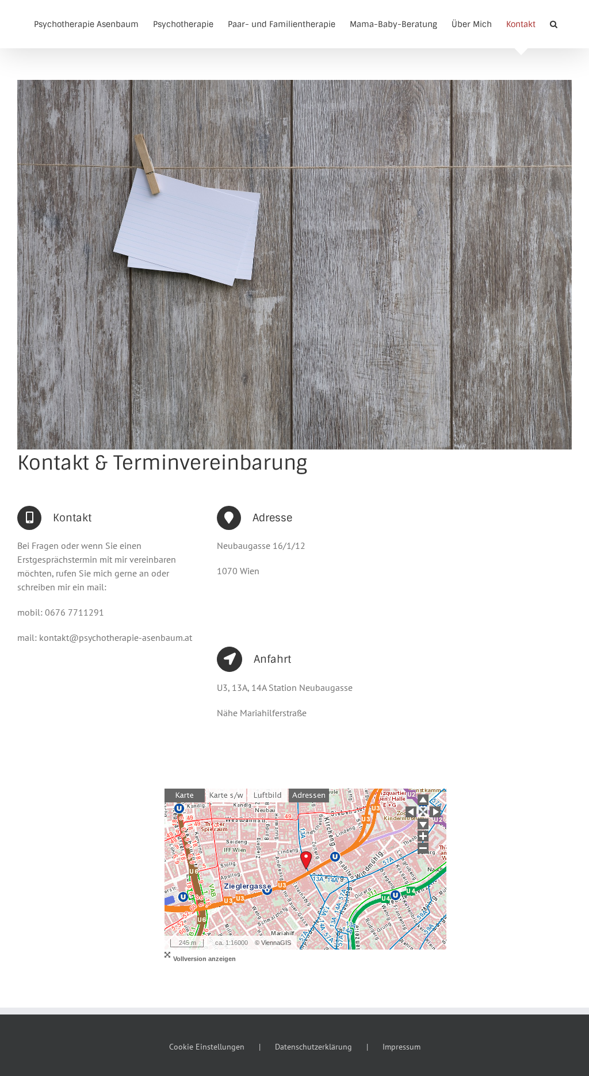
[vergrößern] (423, 836)
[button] (553, 24)
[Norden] (423, 799)
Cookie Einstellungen (206, 1047)
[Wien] (423, 811)
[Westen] (411, 811)
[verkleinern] (423, 848)
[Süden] (423, 823)
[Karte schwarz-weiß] (226, 795)
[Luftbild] (267, 795)
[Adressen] (309, 795)
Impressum (401, 1047)
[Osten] (435, 811)
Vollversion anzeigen (204, 958)
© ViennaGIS (273, 942)
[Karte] (185, 795)
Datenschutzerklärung (313, 1047)
